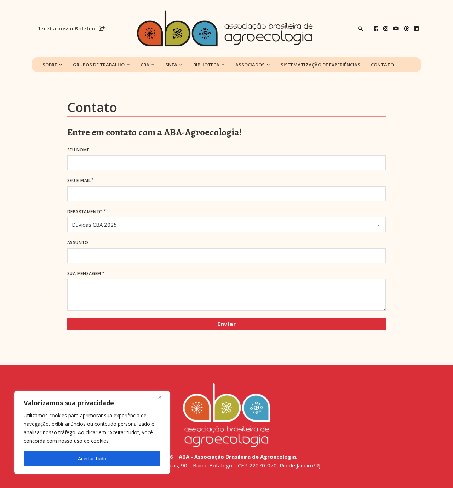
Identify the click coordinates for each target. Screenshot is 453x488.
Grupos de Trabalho (99, 65)
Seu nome (78, 150)
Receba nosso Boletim (66, 28)
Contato (382, 65)
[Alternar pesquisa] (360, 29)
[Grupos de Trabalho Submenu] (128, 64)
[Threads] (406, 28)
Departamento (85, 212)
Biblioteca (206, 65)
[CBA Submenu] (153, 64)
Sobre (49, 65)
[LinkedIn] (416, 28)
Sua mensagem (84, 274)
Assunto (77, 242)
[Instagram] (385, 28)
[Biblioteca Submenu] (223, 64)
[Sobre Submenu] (60, 64)
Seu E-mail (79, 181)
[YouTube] (395, 28)
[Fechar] (162, 397)
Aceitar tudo (92, 458)
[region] (92, 432)
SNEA (171, 65)
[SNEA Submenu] (181, 64)
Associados (250, 65)
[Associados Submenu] (268, 64)
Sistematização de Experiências (320, 65)
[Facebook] (376, 28)
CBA (145, 65)
